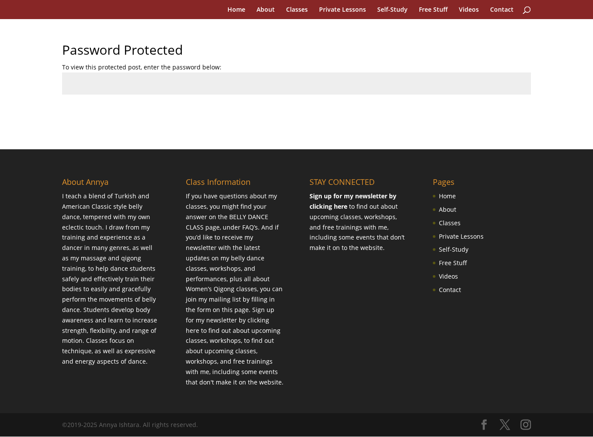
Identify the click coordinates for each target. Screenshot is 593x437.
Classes (297, 10)
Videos (469, 10)
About (266, 10)
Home (236, 10)
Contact (502, 10)
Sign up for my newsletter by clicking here (230, 320)
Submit (507, 115)
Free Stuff (433, 10)
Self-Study (392, 10)
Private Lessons (342, 10)
